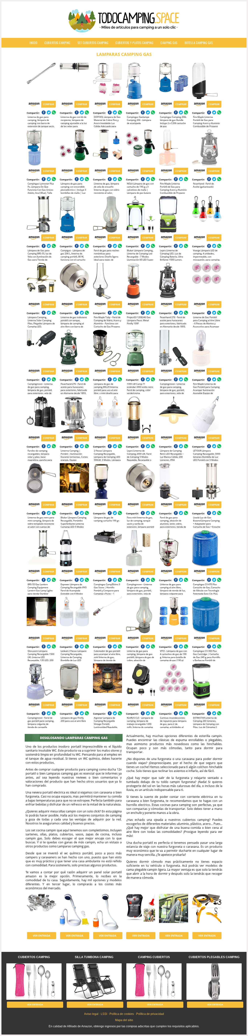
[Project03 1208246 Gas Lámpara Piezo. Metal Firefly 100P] (140, 281)
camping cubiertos (154, 957)
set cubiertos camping (93, 42)
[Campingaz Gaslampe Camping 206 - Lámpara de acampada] (140, 81)
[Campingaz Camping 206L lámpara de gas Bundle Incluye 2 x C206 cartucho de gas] (173, 81)
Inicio (33, 42)
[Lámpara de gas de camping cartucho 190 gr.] (107, 481)
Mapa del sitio (124, 1020)
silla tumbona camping (94, 957)
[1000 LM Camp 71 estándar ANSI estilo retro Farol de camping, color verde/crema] (140, 348)
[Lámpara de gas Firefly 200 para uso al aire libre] (74, 681)
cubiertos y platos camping (134, 42)
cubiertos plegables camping (214, 957)
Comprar (48, 104)
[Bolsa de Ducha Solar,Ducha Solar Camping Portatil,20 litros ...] (140, 912)
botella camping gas (199, 42)
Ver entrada (41, 935)
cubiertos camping (57, 42)
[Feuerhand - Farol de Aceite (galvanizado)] (206, 147)
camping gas (168, 42)
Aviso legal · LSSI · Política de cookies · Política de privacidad (124, 1013)
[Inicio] (123, 29)
